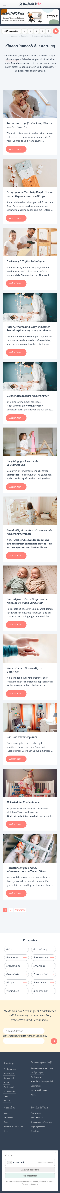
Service (7, 1100)
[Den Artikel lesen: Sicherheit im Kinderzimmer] (30, 796)
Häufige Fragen (37, 1072)
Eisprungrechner (38, 1126)
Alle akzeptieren (30, 1176)
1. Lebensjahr (9, 1091)
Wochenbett (9, 1087)
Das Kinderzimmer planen (22, 737)
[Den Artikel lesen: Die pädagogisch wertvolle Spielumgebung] (30, 455)
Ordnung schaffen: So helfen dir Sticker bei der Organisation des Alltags (30, 194)
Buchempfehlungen (39, 1090)
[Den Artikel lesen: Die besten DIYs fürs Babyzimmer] (30, 255)
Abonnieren (54, 1041)
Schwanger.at (13, 36)
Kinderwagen (13, 59)
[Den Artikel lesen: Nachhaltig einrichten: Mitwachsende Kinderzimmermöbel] (30, 524)
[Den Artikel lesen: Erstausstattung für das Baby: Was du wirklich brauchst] (30, 117)
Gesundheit (35, 1086)
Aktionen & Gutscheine (13, 1126)
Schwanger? (9, 1073)
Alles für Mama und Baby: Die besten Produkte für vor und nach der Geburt (29, 328)
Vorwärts (20, 909)
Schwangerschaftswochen (42, 1068)
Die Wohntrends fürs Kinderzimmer (28, 396)
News (6, 1096)
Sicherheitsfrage (12, 1035)
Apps (6, 1131)
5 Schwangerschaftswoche (48, 32)
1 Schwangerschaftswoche (24, 32)
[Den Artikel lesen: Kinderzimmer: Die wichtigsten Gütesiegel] (30, 662)
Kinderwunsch (10, 1069)
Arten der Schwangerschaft (42, 1081)
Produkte (24, 36)
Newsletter (8, 1117)
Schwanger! (9, 1078)
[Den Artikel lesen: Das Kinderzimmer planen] (30, 730)
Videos (33, 1095)
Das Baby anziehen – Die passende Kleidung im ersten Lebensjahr (27, 601)
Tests (6, 1122)
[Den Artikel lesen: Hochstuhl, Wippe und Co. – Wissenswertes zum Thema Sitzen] (30, 861)
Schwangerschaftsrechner (42, 1122)
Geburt (7, 1082)
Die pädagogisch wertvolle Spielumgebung (22, 463)
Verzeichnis (35, 1131)
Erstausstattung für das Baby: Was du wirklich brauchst (29, 125)
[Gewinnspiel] (30, 23)
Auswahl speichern (30, 1170)
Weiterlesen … (18, 150)
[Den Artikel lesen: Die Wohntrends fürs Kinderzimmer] (30, 389)
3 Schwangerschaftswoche (36, 32)
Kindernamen (36, 1077)
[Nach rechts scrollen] (56, 31)
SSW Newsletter (11, 31)
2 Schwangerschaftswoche (30, 32)
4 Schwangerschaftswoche (42, 32)
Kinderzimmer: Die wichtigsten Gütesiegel (25, 670)
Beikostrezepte (37, 1117)
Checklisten (36, 1113)
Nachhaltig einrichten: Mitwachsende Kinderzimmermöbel (29, 532)
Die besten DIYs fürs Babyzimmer (26, 261)
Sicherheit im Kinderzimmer (23, 802)
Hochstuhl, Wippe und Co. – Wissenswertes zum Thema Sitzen (26, 869)
